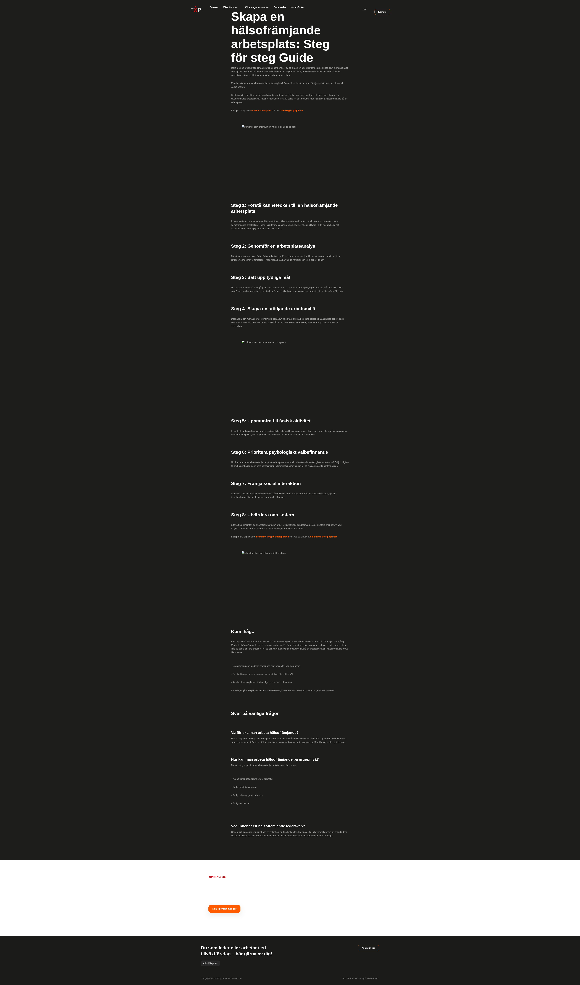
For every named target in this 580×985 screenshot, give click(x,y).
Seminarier (280, 7)
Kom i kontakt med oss (224, 908)
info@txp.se (210, 963)
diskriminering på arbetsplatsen (272, 536)
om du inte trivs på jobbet (323, 536)
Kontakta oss (368, 948)
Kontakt (382, 12)
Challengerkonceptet (257, 7)
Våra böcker (297, 7)
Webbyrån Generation (368, 978)
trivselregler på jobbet (291, 110)
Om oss (214, 7)
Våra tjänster (230, 7)
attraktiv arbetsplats (260, 110)
